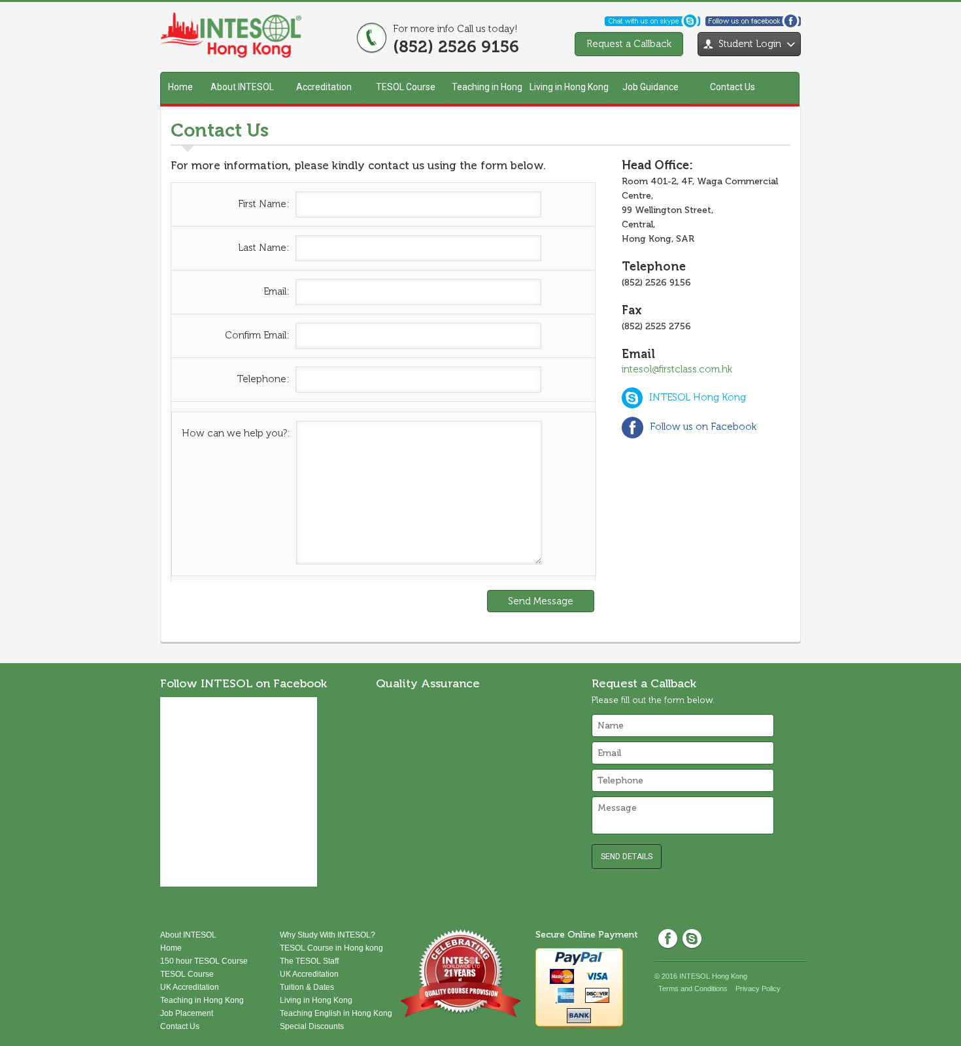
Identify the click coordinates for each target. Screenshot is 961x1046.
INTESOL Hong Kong (697, 397)
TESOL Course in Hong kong (331, 948)
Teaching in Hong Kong (487, 93)
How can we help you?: (236, 433)
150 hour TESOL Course (204, 961)
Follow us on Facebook (703, 427)
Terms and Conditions (693, 988)
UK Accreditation (189, 987)
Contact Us (732, 87)
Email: (276, 291)
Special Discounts (312, 1026)
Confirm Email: (257, 335)
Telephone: (263, 379)
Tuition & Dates (307, 987)
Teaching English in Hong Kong (336, 1013)
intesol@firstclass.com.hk (677, 369)
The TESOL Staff (309, 961)
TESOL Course (405, 87)
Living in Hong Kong (569, 87)
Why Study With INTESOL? (327, 935)
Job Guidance (650, 87)
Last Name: (263, 247)
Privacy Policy (758, 988)
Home (180, 87)
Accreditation (324, 87)
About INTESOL (242, 87)
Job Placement (186, 1013)
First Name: (263, 204)
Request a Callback (628, 44)
